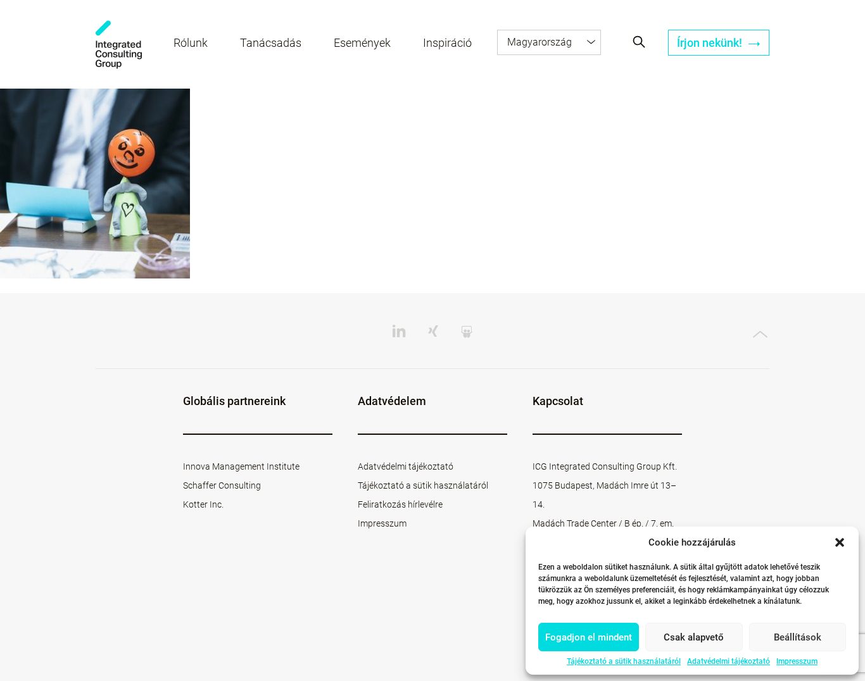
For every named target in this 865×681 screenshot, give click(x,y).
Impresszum (797, 661)
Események (362, 42)
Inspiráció (447, 42)
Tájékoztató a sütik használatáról (624, 661)
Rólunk (191, 42)
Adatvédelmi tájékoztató (728, 661)
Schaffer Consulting (222, 485)
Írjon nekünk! (711, 42)
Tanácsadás (270, 42)
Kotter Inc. (203, 504)
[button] (839, 542)
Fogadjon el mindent (588, 637)
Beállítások (797, 637)
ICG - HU (119, 44)
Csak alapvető (694, 637)
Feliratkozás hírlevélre (400, 504)
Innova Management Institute (241, 466)
